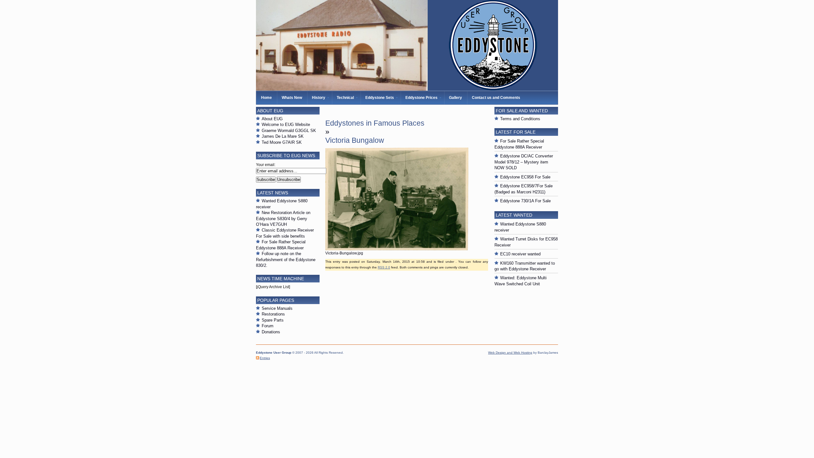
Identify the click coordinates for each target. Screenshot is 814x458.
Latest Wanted (514, 215)
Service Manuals (277, 308)
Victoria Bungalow (354, 140)
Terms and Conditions (520, 118)
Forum (267, 325)
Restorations (273, 314)
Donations (271, 332)
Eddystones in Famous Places (374, 123)
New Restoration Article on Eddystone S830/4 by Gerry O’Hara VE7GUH (283, 218)
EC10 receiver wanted (520, 254)
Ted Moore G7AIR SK (282, 142)
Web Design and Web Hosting (510, 352)
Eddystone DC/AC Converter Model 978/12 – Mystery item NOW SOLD (523, 162)
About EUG (272, 118)
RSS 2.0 (384, 267)
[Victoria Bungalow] (396, 249)
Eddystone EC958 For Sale (525, 177)
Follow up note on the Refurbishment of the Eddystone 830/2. (285, 259)
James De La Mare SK (283, 136)
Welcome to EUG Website (286, 124)
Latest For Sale (515, 132)
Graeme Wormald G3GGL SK (289, 130)
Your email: (265, 165)
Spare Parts (273, 320)
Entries (265, 358)
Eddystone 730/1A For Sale (525, 200)
